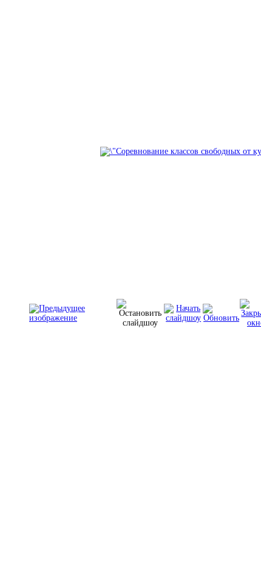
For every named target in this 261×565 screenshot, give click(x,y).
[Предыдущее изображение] (73, 318)
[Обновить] (221, 318)
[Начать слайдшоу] (183, 318)
